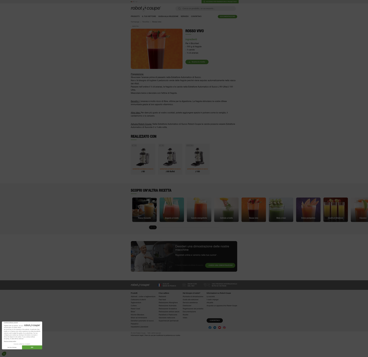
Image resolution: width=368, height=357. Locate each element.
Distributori (187, 306)
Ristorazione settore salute (169, 312)
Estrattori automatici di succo (142, 321)
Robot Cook (135, 309)
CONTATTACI (215, 320)
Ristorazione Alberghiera (168, 303)
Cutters (134, 306)
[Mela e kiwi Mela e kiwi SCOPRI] (281, 209)
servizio (185, 16)
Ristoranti (162, 297)
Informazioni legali (137, 335)
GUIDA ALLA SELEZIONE (168, 16)
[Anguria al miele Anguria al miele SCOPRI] (172, 209)
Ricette (185, 315)
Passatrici (134, 324)
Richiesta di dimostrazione (193, 297)
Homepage (135, 22)
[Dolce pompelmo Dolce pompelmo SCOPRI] (308, 209)
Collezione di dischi (138, 300)
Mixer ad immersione (139, 318)
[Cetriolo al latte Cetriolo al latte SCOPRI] (226, 209)
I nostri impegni (213, 300)
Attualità (210, 303)
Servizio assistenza (190, 303)
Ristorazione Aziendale (167, 306)
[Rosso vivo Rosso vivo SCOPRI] (254, 209)
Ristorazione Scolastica (168, 309)
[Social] (210, 327)
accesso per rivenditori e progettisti (221, 1)
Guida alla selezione (190, 300)
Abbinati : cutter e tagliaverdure (143, 297)
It (133, 1)
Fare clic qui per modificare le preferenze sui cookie (162, 335)
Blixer (133, 312)
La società (211, 297)
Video (185, 318)
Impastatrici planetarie (139, 327)
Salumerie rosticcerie (167, 318)
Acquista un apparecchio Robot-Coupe (222, 306)
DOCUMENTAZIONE (227, 16)
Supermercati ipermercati (169, 321)
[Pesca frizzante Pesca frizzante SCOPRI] (144, 209)
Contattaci (196, 16)
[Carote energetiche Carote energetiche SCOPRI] (199, 209)
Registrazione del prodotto (193, 309)
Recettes (145, 22)
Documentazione (189, 312)
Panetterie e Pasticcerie (168, 315)
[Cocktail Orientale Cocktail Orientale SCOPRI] (335, 209)
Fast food (162, 300)
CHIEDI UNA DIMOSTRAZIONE (221, 265)
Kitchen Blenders (137, 315)
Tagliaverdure (136, 303)
